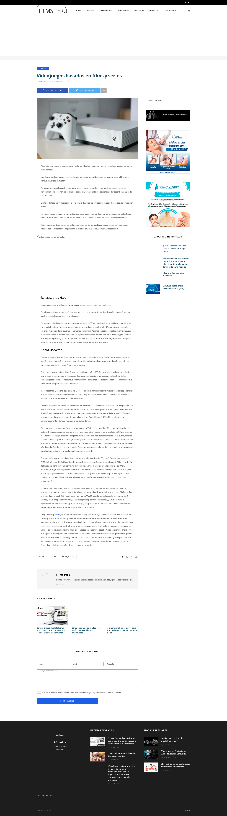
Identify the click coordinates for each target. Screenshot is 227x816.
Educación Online (60, 763)
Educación (139, 11)
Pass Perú (60, 749)
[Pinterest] (23, 187)
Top (188, 810)
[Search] (188, 11)
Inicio (78, 11)
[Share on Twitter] (23, 180)
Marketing (106, 11)
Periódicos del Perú (45, 795)
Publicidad (123, 11)
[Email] (23, 193)
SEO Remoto (60, 756)
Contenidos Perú (60, 746)
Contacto (60, 735)
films (41, 557)
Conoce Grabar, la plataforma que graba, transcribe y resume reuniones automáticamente (51, 630)
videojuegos (68, 557)
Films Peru (43, 82)
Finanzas (153, 11)
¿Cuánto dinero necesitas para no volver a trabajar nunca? (174, 248)
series (53, 557)
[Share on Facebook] (23, 173)
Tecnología (170, 11)
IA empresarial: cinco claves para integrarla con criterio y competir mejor (122, 630)
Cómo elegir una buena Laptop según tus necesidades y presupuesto (86, 630)
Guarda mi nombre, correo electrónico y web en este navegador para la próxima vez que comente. (81, 693)
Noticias (90, 11)
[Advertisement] (113, 36)
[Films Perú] (52, 11)
